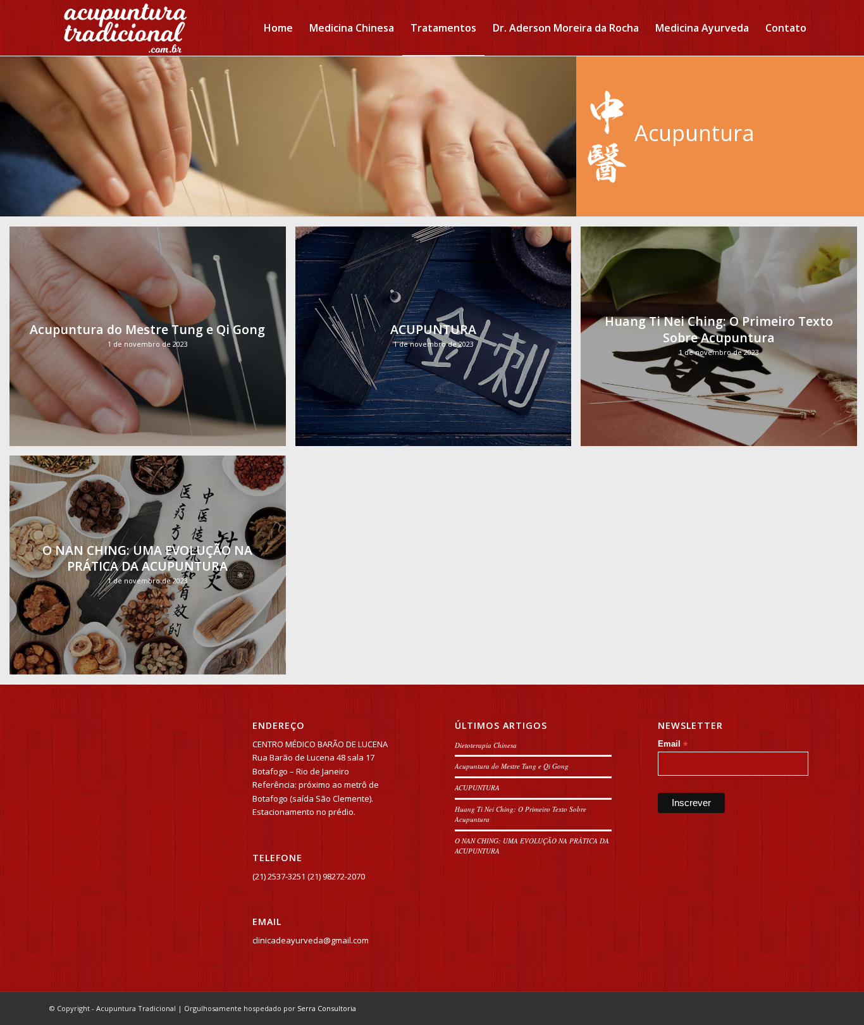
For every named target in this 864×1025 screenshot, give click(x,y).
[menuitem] (278, 28)
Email (673, 744)
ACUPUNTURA (477, 787)
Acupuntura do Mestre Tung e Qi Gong (512, 766)
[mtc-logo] (125, 28)
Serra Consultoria (326, 1008)
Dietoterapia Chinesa (486, 745)
